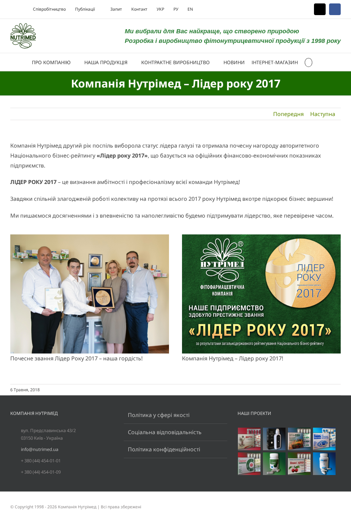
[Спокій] (274, 463)
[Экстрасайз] (324, 463)
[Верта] (249, 439)
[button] (309, 62)
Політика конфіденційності (164, 449)
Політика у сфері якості (159, 415)
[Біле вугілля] (274, 439)
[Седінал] (249, 463)
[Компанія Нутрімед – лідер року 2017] (261, 237)
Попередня (288, 114)
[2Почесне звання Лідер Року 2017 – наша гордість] (89, 237)
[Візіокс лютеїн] (324, 439)
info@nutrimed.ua (39, 449)
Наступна (322, 114)
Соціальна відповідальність (165, 432)
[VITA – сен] (299, 439)
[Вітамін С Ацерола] (299, 463)
